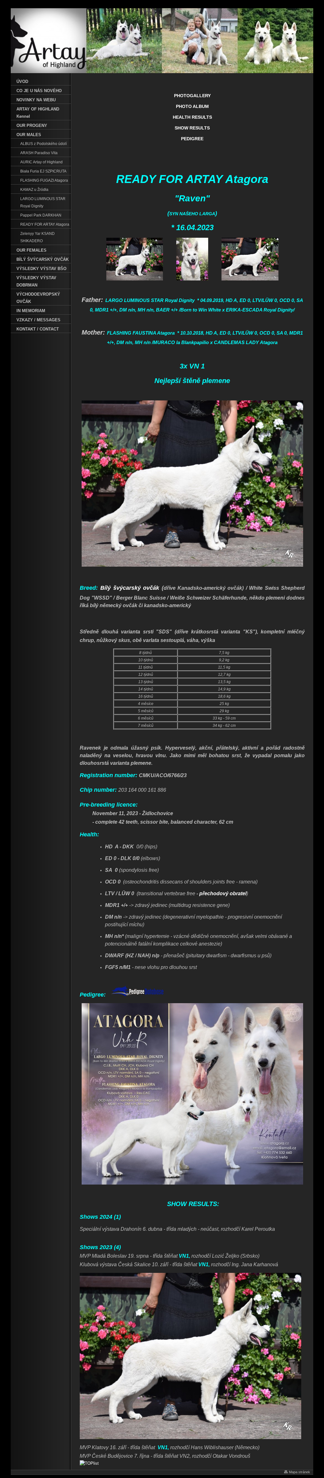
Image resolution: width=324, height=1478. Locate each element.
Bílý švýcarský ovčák (129, 588)
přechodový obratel (222, 893)
